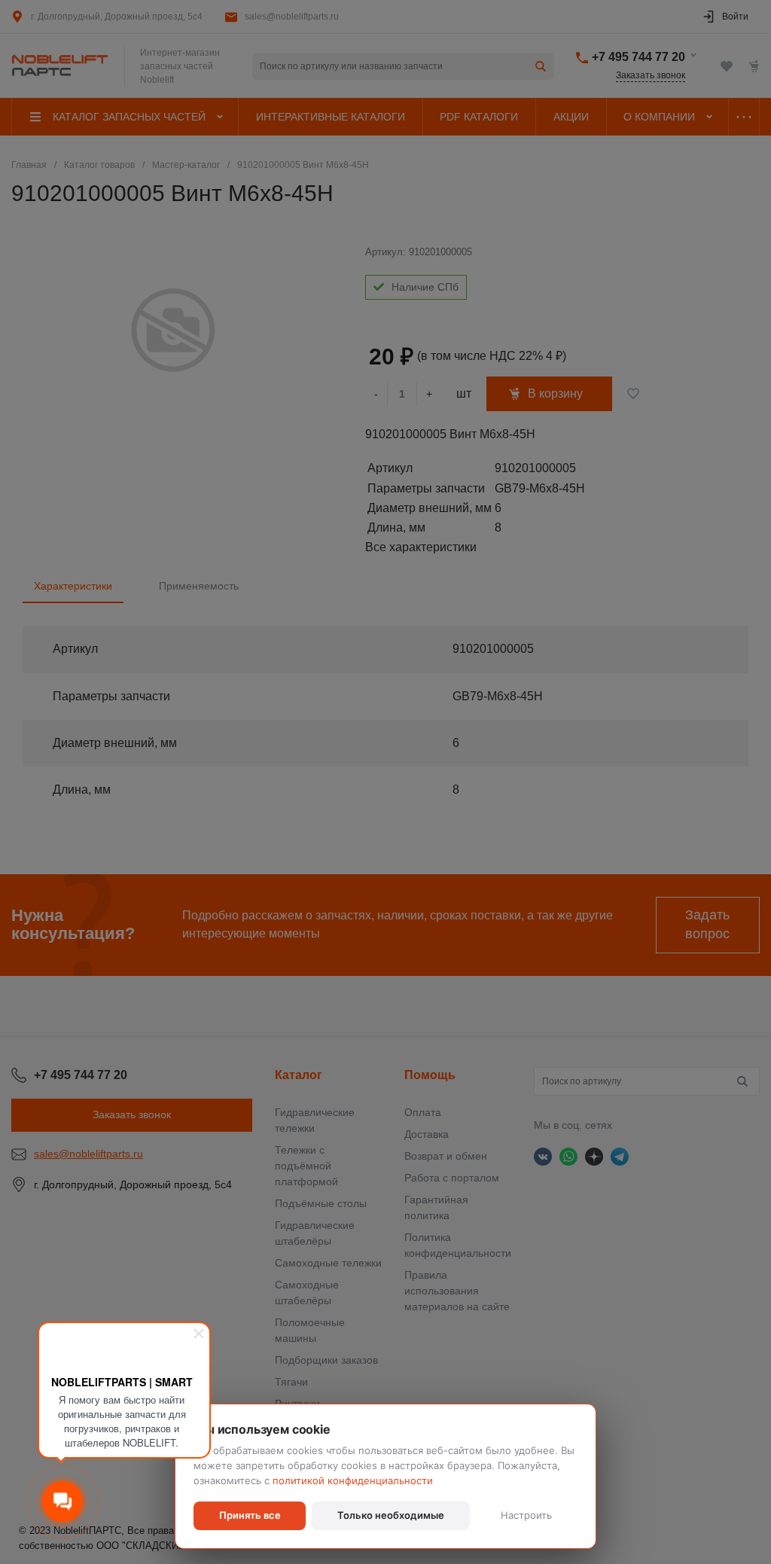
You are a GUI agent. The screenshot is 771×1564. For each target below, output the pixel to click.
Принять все (250, 1515)
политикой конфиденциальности (353, 1480)
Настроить (526, 1515)
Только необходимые (390, 1515)
